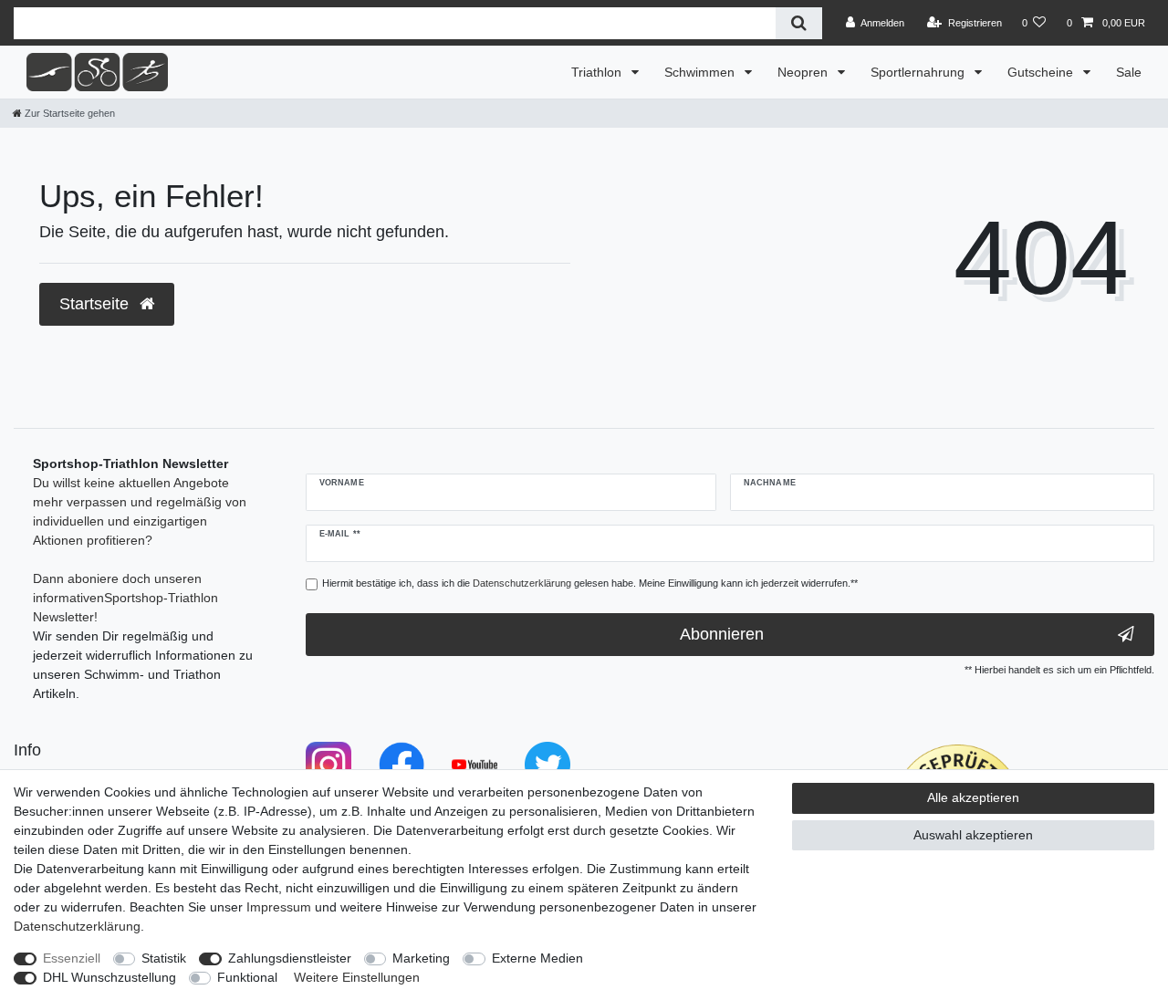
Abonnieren (722, 634)
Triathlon (598, 72)
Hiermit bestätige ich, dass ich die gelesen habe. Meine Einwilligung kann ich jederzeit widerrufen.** (590, 583)
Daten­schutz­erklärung (77, 926)
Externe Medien (537, 958)
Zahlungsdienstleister (289, 958)
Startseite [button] (96, 304)
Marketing (421, 958)
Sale (1129, 72)
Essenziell (71, 958)
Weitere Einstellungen (357, 977)
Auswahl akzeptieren (973, 835)
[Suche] (799, 23)
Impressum (278, 907)
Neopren (804, 72)
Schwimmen (701, 72)
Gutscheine (1042, 72)
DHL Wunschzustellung (109, 977)
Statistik (163, 958)
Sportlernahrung (919, 72)
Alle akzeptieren (973, 797)
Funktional (247, 977)
